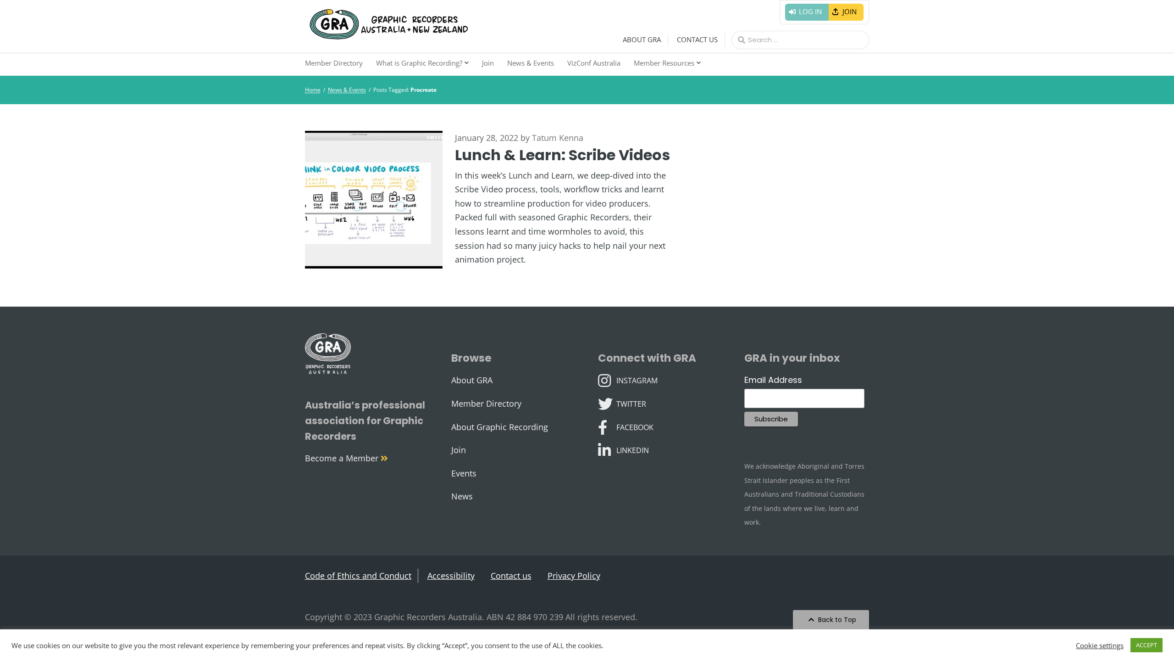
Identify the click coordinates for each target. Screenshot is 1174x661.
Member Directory (334, 62)
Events (463, 473)
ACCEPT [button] (1146, 645)
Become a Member (343, 458)
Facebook (634, 426)
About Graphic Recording (499, 426)
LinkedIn (632, 449)
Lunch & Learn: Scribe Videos (562, 155)
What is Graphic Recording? (419, 62)
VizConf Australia (593, 62)
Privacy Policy (574, 575)
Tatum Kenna (557, 137)
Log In (810, 11)
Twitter (631, 403)
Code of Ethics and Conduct (358, 575)
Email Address (773, 380)
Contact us (697, 39)
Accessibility (451, 575)
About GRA (642, 39)
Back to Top (836, 619)
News (462, 496)
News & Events (530, 62)
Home (313, 90)
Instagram (637, 380)
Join (849, 11)
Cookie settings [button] (1100, 645)
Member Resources (664, 62)
